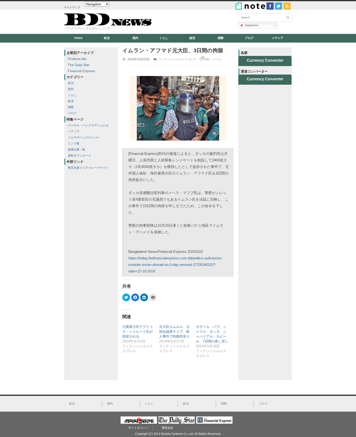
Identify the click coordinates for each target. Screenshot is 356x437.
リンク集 (73, 143)
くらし (163, 38)
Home (78, 38)
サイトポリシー (138, 427)
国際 (221, 38)
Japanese (251, 25)
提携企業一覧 (76, 149)
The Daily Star (79, 65)
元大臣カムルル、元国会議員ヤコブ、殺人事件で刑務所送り (174, 331)
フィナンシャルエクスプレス (177, 59)
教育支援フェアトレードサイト (88, 167)
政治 (107, 38)
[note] (250, 6)
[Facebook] (270, 6)
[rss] (287, 6)
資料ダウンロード (79, 155)
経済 (192, 38)
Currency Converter (265, 60)
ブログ (249, 38)
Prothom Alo (77, 59)
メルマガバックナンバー (84, 137)
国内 (135, 38)
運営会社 (167, 427)
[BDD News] (107, 24)
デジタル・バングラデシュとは (88, 125)
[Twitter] (278, 6)
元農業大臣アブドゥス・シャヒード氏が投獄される (137, 331)
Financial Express (81, 71)
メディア (277, 38)
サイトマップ (72, 7)
